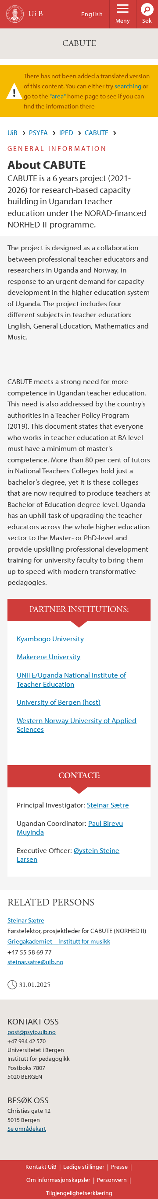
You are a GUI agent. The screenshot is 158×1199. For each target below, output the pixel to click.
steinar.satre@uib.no (35, 961)
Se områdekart (26, 1129)
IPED (66, 132)
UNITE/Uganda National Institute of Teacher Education (71, 679)
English (92, 14)
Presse (119, 1167)
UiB (12, 132)
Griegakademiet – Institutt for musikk (58, 941)
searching (128, 85)
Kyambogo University (50, 638)
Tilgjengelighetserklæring (79, 1193)
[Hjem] (15, 14)
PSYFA (38, 132)
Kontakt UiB (41, 1167)
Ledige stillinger (83, 1167)
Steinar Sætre (108, 804)
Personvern (112, 1180)
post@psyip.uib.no (31, 1032)
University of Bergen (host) (59, 701)
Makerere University (48, 656)
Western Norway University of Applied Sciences (76, 725)
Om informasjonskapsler (58, 1180)
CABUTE (79, 43)
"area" (58, 95)
